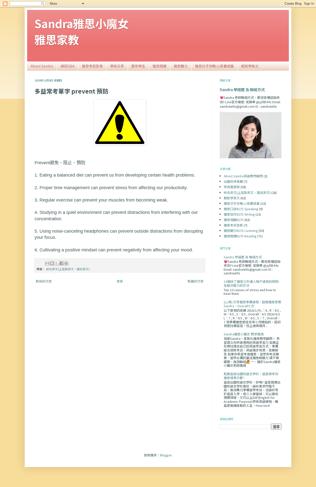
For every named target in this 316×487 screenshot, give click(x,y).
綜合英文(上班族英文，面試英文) (68, 269)
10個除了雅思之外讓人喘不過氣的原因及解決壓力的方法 (251, 283)
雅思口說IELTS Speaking (241, 208)
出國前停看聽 (233, 181)
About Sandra (42, 65)
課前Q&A (67, 65)
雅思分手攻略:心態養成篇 (214, 65)
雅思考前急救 (92, 65)
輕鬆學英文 (249, 65)
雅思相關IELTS (234, 219)
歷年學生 (138, 65)
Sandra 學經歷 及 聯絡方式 (242, 89)
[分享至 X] (56, 263)
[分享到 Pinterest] (66, 263)
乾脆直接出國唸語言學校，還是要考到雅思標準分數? (251, 375)
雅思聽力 (181, 65)
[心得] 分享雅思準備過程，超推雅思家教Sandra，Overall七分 (252, 304)
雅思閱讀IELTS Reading (240, 236)
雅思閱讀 (159, 65)
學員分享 (117, 65)
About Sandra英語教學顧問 (243, 176)
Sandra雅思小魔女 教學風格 (244, 334)
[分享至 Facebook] (61, 263)
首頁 (120, 281)
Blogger (166, 455)
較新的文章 (44, 281)
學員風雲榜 (232, 186)
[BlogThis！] (52, 263)
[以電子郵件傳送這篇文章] (47, 263)
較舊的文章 (196, 281)
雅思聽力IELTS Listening (241, 230)
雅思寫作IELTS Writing (239, 214)
